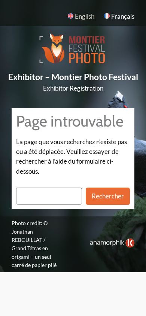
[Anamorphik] (112, 245)
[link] (112, 243)
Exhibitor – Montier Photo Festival (73, 77)
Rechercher (108, 196)
